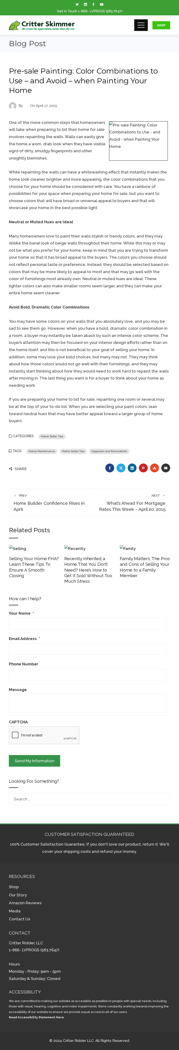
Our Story (18, 895)
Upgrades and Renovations (109, 451)
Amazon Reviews (25, 903)
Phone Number (23, 664)
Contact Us (19, 919)
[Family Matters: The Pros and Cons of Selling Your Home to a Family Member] (128, 548)
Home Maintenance (42, 451)
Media (15, 911)
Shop (161, 25)
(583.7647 (113, 11)
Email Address (24, 638)
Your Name (21, 613)
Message (18, 689)
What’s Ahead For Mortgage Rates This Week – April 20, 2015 (132, 503)
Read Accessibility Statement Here (36, 1017)
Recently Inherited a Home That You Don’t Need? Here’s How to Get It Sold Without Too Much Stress (88, 570)
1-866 (82, 11)
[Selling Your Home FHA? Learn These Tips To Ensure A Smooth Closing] (17, 548)
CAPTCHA (18, 722)
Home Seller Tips (52, 436)
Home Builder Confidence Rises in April (49, 503)
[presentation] (44, 735)
